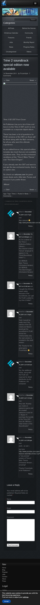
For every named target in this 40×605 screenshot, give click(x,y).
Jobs (11, 42)
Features (11, 37)
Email (9, 508)
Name (9, 499)
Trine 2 (14, 194)
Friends (29, 37)
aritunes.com (20, 174)
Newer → (33, 80)
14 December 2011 (10, 73)
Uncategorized (11, 52)
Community (29, 33)
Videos (29, 52)
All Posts (11, 28)
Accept (6, 601)
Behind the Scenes (29, 28)
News (11, 47)
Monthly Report (29, 42)
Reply (30, 226)
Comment (10, 517)
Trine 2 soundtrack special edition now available (16, 65)
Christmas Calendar (11, 33)
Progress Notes (28, 47)
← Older (7, 80)
